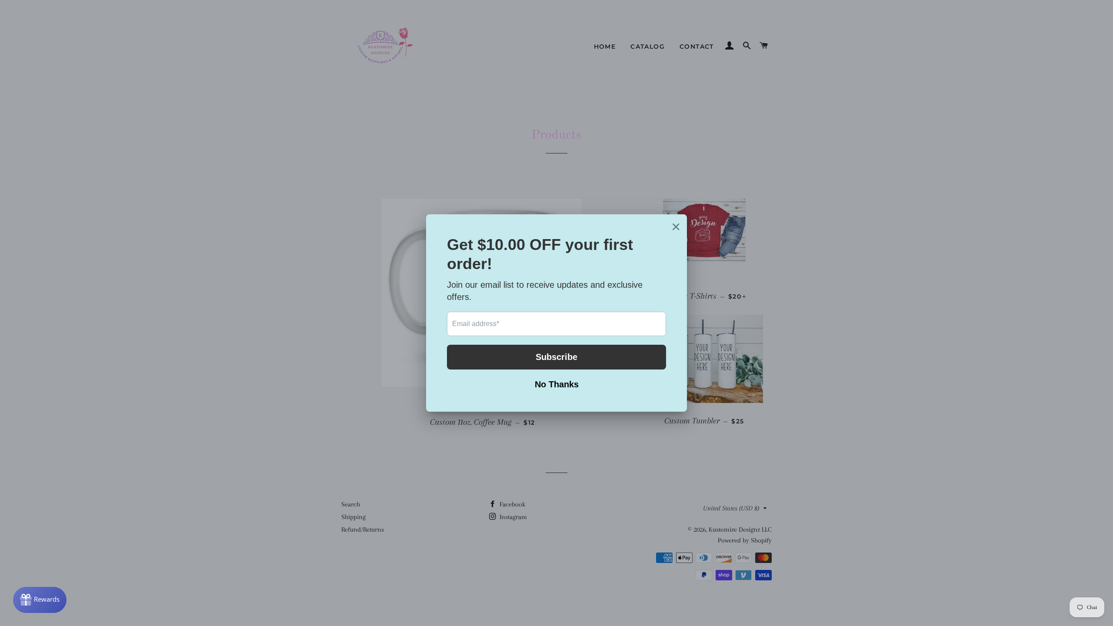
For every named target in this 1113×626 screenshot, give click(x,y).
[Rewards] (40, 600)
